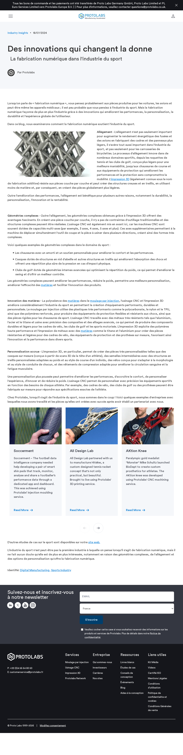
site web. (94, 542)
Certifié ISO (154, 673)
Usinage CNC (72, 667)
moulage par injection (104, 300)
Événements (127, 682)
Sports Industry (61, 570)
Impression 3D (72, 673)
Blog (122, 687)
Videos (151, 667)
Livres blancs (127, 662)
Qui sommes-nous (102, 662)
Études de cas (127, 667)
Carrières (98, 673)
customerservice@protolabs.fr (26, 672)
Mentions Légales (157, 678)
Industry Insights (18, 33)
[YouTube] (26, 605)
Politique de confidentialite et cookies (157, 697)
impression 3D (120, 179)
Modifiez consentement (53, 725)
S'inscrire (91, 619)
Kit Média (153, 662)
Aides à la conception (132, 693)
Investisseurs (100, 667)
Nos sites (98, 678)
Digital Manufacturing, (35, 570)
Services (72, 655)
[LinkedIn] (11, 605)
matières (47, 285)
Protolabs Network (75, 678)
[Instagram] (33, 605)
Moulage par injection (77, 662)
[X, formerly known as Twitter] (18, 605)
